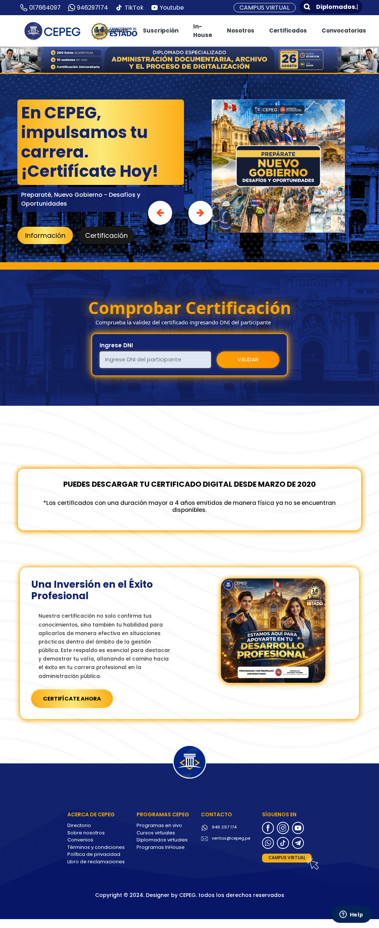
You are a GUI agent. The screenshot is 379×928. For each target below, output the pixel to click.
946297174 (92, 7)
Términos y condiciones (96, 847)
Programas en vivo (159, 825)
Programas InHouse (161, 847)
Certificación (106, 235)
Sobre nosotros (86, 832)
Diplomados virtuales (162, 839)
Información (45, 235)
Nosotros (240, 30)
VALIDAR (248, 359)
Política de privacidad (93, 854)
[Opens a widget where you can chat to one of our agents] (351, 915)
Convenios (80, 839)
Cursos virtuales (156, 832)
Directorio (79, 825)
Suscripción (160, 30)
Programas (111, 30)
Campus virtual (264, 7)
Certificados (288, 30)
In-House (202, 31)
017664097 (45, 7)
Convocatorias (344, 30)
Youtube (172, 7)
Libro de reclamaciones (96, 861)
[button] (160, 213)
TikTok (134, 7)
